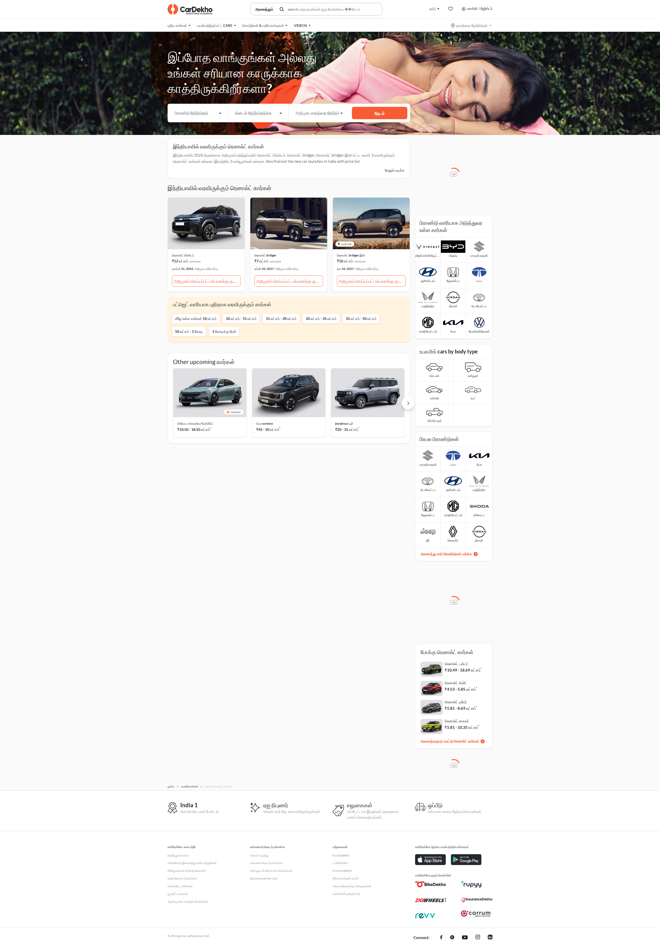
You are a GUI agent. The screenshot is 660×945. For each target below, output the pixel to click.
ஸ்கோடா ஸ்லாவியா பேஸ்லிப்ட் (195, 423)
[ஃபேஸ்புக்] (441, 938)
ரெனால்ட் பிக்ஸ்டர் (183, 255)
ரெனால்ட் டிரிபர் (456, 702)
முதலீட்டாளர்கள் (178, 894)
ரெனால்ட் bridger (265, 255)
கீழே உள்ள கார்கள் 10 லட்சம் (196, 318)
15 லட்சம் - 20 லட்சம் (281, 318)
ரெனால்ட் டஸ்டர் (456, 663)
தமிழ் (432, 8)
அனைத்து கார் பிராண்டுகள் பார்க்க (446, 554)
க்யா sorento (264, 423)
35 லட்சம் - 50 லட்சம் (361, 318)
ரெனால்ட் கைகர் (457, 721)
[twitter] (452, 938)
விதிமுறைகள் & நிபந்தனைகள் (187, 871)
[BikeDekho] (430, 884)
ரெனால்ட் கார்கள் (466, 741)
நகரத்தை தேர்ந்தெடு (471, 25)
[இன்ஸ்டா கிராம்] (477, 938)
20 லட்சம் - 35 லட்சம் (321, 318)
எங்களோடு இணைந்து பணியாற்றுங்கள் (192, 863)
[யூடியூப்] (465, 938)
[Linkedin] (490, 938)
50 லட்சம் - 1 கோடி (189, 331)
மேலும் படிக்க (395, 170)
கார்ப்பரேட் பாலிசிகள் (180, 886)
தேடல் (380, 113)
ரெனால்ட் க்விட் (456, 683)
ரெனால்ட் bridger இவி (351, 255)
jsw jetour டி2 (344, 423)
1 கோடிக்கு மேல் (224, 331)
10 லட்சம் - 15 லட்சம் (241, 318)
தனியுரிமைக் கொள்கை (182, 878)
